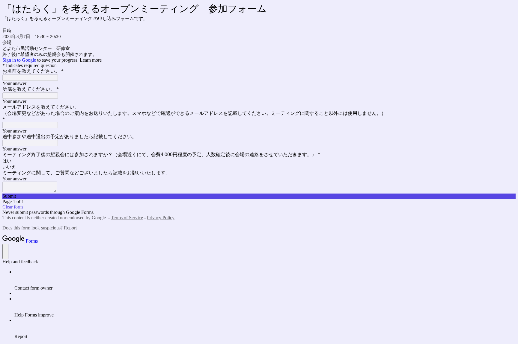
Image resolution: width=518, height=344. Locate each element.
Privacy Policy (160, 217)
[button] (259, 196)
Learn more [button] (91, 60)
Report (70, 227)
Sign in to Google (19, 60)
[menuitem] (265, 280)
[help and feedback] (5, 251)
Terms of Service (127, 217)
